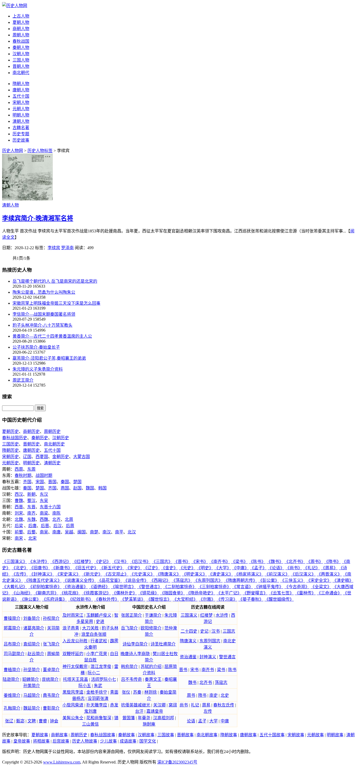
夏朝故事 (39, 735)
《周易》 (329, 568)
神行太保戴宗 (75, 666)
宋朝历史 (10, 456)
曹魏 (19, 500)
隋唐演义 (188, 641)
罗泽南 (67, 248)
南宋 (19, 538)
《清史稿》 (342, 580)
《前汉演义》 (277, 574)
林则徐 (150, 692)
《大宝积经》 (185, 599)
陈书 (232, 669)
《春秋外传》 (106, 599)
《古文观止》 (116, 574)
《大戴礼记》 (14, 586)
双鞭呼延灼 (72, 653)
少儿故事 (108, 741)
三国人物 (21, 60)
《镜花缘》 (148, 593)
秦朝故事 (126, 735)
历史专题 (21, 134)
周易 (206, 705)
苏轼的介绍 (151, 666)
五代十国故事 (272, 735)
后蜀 (31, 532)
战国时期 (44, 475)
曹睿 (43, 721)
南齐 (31, 513)
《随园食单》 (172, 593)
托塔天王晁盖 (75, 679)
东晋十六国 (50, 507)
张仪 (126, 692)
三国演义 (189, 615)
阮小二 (94, 673)
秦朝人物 (21, 47)
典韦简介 (51, 695)
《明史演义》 (194, 574)
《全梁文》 (320, 586)
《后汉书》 (140, 561)
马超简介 (31, 695)
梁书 (221, 669)
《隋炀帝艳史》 (200, 593)
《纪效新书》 (80, 599)
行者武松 (98, 641)
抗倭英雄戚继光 (135, 705)
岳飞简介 (129, 628)
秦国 (65, 482)
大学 (213, 721)
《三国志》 (162, 561)
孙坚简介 (31, 669)
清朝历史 (52, 463)
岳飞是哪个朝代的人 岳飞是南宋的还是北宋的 (55, 281)
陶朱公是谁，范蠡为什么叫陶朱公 (44, 292)
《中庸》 (240, 568)
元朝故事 (315, 735)
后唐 (32, 525)
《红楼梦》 (82, 561)
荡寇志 (221, 682)
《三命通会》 (329, 593)
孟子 (202, 721)
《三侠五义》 (292, 580)
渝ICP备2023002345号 (177, 762)
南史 (213, 695)
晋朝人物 (21, 66)
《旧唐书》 (39, 568)
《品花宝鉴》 (109, 580)
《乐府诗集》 (54, 599)
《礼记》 (311, 568)
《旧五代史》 (85, 568)
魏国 (90, 488)
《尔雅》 (207, 599)
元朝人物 (21, 109)
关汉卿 (159, 705)
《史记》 (102, 561)
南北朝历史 (54, 444)
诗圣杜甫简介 (163, 644)
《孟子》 (258, 568)
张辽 (9, 721)
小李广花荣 (96, 653)
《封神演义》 (41, 574)
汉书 (215, 631)
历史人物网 (12, 150)
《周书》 (314, 561)
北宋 (32, 538)
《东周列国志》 (208, 580)
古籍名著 (21, 127)
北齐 (56, 519)
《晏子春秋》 (250, 599)
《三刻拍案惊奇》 (214, 586)
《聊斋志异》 (46, 593)
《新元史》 (92, 574)
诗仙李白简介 (135, 644)
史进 (100, 621)
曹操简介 (12, 618)
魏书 (192, 682)
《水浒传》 (38, 561)
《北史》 (19, 568)
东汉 (44, 494)
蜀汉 (31, 500)
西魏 (44, 519)
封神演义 (207, 657)
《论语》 (276, 568)
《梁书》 (239, 561)
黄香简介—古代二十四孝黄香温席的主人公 (52, 336)
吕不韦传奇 (131, 679)
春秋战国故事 (102, 735)
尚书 (184, 705)
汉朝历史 (60, 438)
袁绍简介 (31, 644)
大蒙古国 (81, 456)
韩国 (102, 488)
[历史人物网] (14, 5)
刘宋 (19, 513)
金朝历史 (60, 456)
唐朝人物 (21, 90)
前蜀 (19, 532)
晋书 (183, 669)
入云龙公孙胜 (75, 641)
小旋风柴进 (72, 705)
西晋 (19, 507)
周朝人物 (21, 35)
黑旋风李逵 (72, 692)
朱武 (98, 685)
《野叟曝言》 (255, 593)
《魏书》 (275, 561)
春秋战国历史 (14, 438)
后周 (70, 525)
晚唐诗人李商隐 (135, 653)
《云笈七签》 (281, 593)
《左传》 (19, 574)
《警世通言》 (149, 586)
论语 (191, 721)
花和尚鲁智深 (98, 718)
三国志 (229, 631)
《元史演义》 (142, 574)
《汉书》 (120, 561)
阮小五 (84, 685)
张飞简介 (51, 644)
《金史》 (169, 568)
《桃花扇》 (70, 593)
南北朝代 (21, 72)
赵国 (77, 488)
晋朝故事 (185, 735)
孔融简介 (12, 708)
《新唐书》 (61, 568)
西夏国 (42, 456)
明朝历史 (31, 463)
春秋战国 (21, 41)
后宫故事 (61, 741)
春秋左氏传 (223, 705)
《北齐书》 (294, 561)
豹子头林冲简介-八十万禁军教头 (42, 325)
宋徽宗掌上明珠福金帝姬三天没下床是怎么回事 (56, 303)
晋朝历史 (31, 444)
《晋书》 (182, 561)
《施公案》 (30, 599)
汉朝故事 (146, 735)
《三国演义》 (14, 561)
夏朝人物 (21, 22)
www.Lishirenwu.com (61, 762)
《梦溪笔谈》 (132, 599)
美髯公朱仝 (72, 718)
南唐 (56, 532)
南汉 (106, 532)
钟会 (54, 721)
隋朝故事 (228, 735)
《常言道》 (242, 586)
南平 (119, 532)
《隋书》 (332, 561)
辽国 (27, 456)
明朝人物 (21, 115)
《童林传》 (305, 593)
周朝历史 (52, 431)
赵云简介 (35, 653)
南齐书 (207, 669)
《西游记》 (60, 561)
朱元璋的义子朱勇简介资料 (38, 369)
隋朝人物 (21, 83)
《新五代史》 (111, 568)
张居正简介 (131, 615)
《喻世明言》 (123, 586)
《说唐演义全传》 (79, 580)
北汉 (132, 532)
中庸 (225, 721)
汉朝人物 (21, 54)
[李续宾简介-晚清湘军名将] (27, 199)
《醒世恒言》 (158, 599)
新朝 (31, 494)
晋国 (52, 482)
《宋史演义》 (67, 574)
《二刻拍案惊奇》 (180, 586)
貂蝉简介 (30, 679)
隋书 (202, 695)
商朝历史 (31, 431)
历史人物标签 (40, 150)
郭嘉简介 (12, 628)
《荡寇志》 (181, 580)
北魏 (19, 519)
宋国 (40, 482)
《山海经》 (21, 593)
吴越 (69, 532)
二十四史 (189, 631)
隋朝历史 (10, 450)
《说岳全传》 (135, 580)
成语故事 (128, 741)
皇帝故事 (21, 741)
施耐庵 (149, 724)
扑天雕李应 (96, 705)
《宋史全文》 (318, 580)
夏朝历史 (10, 431)
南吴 (44, 532)
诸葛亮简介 (33, 628)
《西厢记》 (159, 580)
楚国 (77, 482)
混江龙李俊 (100, 666)
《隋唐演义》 (168, 574)
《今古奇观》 (296, 586)
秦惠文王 (153, 679)
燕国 (65, 488)
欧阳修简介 (151, 628)
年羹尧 (144, 718)
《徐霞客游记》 (96, 593)
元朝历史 (10, 463)
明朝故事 (335, 735)
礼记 (195, 705)
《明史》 (205, 568)
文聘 (31, 721)
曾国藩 (128, 718)
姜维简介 (12, 695)
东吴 (44, 500)
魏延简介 (31, 708)
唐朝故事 (248, 735)
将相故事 (41, 741)
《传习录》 (226, 599)
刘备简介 (31, 618)
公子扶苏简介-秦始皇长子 (36, 347)
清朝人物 (21, 121)
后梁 (19, 525)
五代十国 (21, 96)
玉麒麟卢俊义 (98, 615)
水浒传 (222, 615)
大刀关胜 (90, 628)
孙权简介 (51, 618)
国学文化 (147, 741)
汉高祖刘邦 (163, 718)
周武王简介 (23, 380)
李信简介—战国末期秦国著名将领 (44, 314)
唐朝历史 (31, 450)
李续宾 (54, 248)
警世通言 (227, 657)
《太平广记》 (228, 593)
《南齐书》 (219, 561)
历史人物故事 (84, 741)
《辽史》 (151, 568)
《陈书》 (257, 561)
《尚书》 (293, 568)
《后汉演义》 (303, 574)
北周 (69, 519)
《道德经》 (99, 586)
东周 (31, 469)
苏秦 (137, 692)
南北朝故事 (207, 735)
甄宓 (20, 721)
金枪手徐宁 (96, 692)
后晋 (45, 525)
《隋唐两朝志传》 (240, 580)
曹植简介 (12, 669)
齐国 (27, 482)
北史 (225, 695)
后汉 (57, 525)
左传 (208, 711)
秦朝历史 (39, 438)
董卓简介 (51, 669)
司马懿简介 (14, 653)
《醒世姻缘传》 (279, 599)
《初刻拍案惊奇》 (45, 586)
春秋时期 (23, 475)
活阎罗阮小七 (103, 679)
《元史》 (187, 568)
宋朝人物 (21, 102)
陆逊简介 (11, 679)
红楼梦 (206, 615)
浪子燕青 (70, 628)
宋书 (194, 669)
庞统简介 (50, 679)
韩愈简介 (129, 666)
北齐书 (205, 682)
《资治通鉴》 (75, 586)
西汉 (19, 494)
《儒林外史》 (124, 593)
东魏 (31, 519)
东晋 (31, 507)
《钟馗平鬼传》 (268, 586)
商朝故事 (59, 735)
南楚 (94, 532)
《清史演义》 (220, 574)
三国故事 (165, 735)
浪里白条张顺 (93, 634)
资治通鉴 (188, 657)
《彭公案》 (268, 580)
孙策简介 (31, 685)
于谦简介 (153, 615)
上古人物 (21, 16)
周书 (191, 695)
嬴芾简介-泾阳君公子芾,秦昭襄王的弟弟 (49, 358)
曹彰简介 (51, 708)
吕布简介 (12, 644)
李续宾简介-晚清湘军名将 (37, 218)
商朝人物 (21, 28)
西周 (19, 469)
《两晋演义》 (329, 574)
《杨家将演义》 (248, 574)
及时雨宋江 (72, 615)
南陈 (56, 513)
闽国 (81, 532)
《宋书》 (199, 561)
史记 (204, 631)
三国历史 (10, 444)
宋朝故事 (295, 735)
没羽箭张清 (98, 698)
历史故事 (21, 140)
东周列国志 (209, 641)
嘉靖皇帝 (154, 711)
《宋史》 (133, 568)
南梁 (44, 513)
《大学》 (222, 568)
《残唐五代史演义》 (43, 580)
